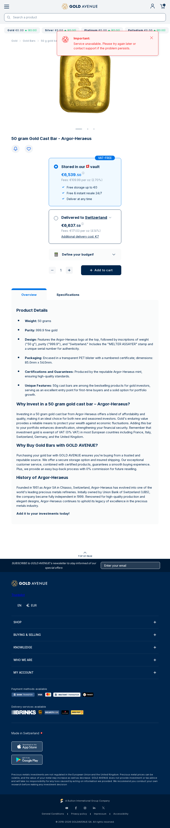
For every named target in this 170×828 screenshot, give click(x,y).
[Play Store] (26, 760)
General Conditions (53, 813)
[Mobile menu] (6, 6)
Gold (14, 40)
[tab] (79, 129)
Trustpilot (18, 595)
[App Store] (26, 746)
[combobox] (98, 217)
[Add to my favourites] (29, 149)
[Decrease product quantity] (52, 270)
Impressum (100, 813)
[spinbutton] (61, 270)
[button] (72, 175)
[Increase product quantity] (69, 270)
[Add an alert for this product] (15, 149)
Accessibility (120, 813)
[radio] (85, 182)
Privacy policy (79, 813)
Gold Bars (29, 40)
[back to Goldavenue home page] (79, 6)
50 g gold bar (49, 40)
